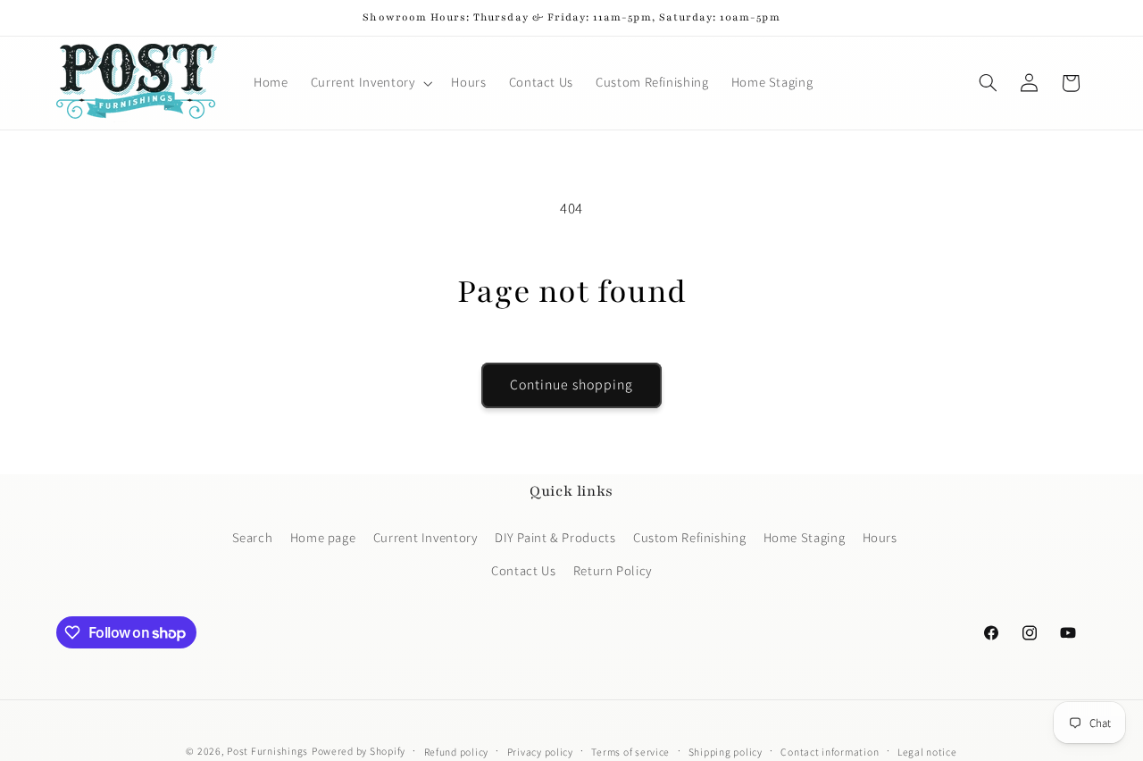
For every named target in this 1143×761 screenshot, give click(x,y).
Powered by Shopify (358, 750)
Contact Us (523, 569)
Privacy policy (540, 751)
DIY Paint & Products (555, 536)
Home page (323, 536)
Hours (880, 536)
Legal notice (927, 751)
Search (252, 536)
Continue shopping (572, 384)
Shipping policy (725, 751)
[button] (369, 83)
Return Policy (612, 569)
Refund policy (456, 751)
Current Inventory (425, 536)
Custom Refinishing (689, 536)
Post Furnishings (267, 750)
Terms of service (630, 751)
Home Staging (804, 536)
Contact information (829, 751)
